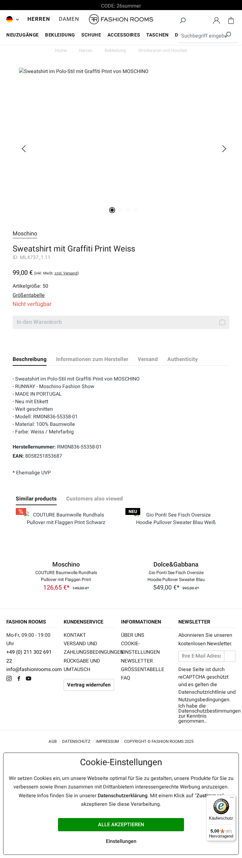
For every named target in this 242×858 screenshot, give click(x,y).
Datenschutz (76, 741)
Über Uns (132, 635)
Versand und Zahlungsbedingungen (89, 648)
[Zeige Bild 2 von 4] (120, 210)
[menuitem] (11, 19)
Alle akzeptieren (121, 824)
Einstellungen (121, 841)
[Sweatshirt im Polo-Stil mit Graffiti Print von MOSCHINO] (124, 135)
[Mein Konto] (216, 19)
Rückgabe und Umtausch (82, 665)
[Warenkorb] (231, 19)
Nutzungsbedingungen (203, 699)
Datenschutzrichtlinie (202, 692)
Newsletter (137, 661)
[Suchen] (182, 19)
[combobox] (208, 36)
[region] (121, 148)
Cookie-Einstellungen (140, 648)
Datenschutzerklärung (122, 795)
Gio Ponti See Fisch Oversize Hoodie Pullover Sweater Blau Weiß (176, 575)
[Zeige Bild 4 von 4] (136, 210)
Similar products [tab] (36, 499)
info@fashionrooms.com (34, 669)
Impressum (107, 741)
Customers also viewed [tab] (94, 499)
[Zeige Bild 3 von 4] (128, 210)
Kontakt (75, 635)
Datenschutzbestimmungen (209, 711)
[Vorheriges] (23, 148)
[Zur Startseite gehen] (121, 19)
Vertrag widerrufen (89, 685)
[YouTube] (30, 679)
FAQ (125, 678)
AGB (53, 741)
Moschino (25, 233)
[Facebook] (20, 679)
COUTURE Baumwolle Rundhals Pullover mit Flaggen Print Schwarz (66, 575)
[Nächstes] (224, 148)
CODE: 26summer (121, 6)
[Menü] (232, 799)
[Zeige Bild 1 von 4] (112, 210)
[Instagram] (10, 679)
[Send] (229, 656)
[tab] (30, 359)
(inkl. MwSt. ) (56, 273)
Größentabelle (142, 669)
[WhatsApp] (39, 679)
